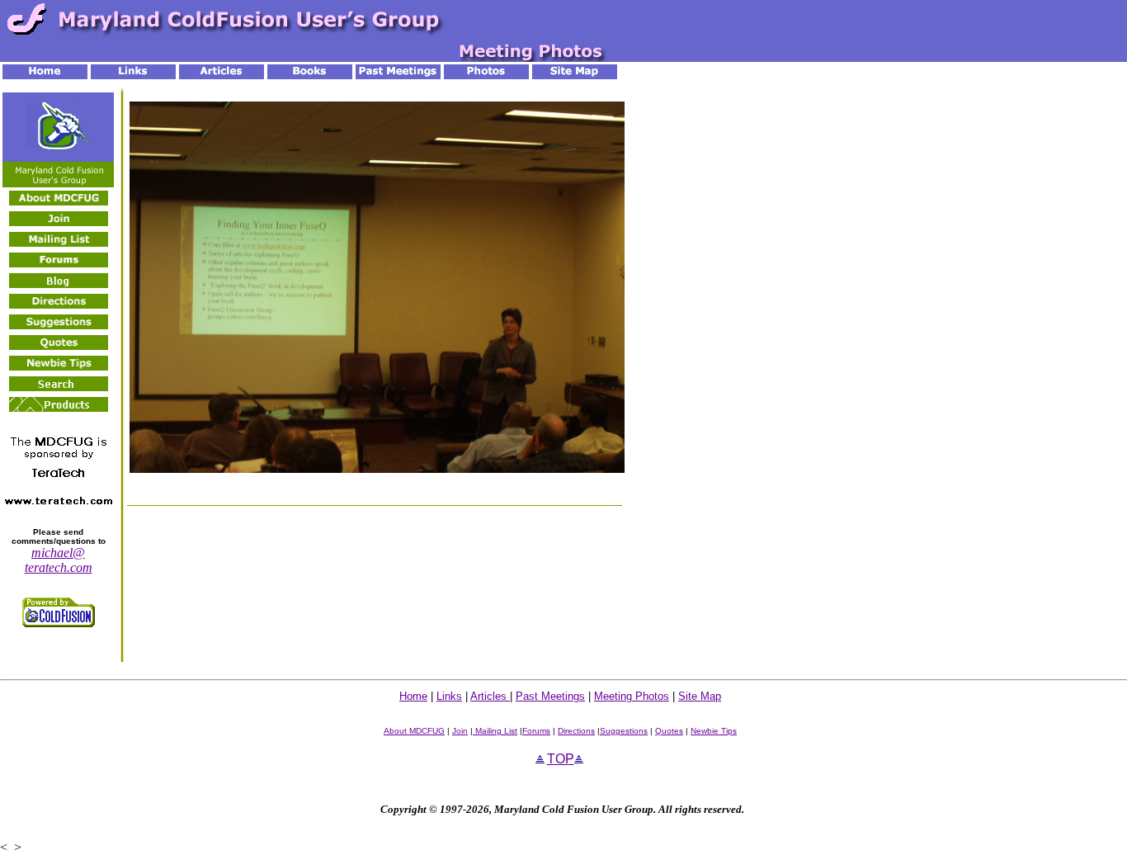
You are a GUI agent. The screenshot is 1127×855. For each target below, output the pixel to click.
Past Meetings (550, 696)
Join (460, 730)
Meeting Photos (631, 696)
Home (413, 696)
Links (449, 696)
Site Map (699, 696)
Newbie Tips (714, 730)
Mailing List (495, 730)
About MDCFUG (414, 730)
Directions (576, 730)
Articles (490, 696)
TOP (560, 759)
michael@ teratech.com (58, 560)
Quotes (669, 730)
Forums (536, 730)
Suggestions (624, 730)
